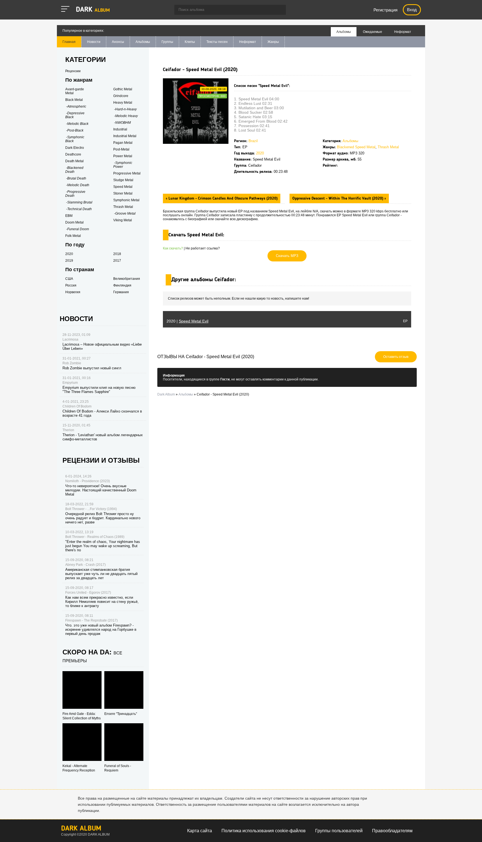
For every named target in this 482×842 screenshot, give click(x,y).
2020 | (187, 321)
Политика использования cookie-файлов (263, 830)
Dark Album (81, 828)
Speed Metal (122, 187)
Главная (69, 42)
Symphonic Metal (126, 200)
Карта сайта (199, 830)
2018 (117, 254)
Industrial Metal (124, 136)
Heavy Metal (122, 103)
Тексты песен (217, 42)
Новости (93, 42)
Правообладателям (392, 830)
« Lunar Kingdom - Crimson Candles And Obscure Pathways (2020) (222, 198)
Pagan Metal (122, 143)
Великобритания (126, 279)
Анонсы (118, 42)
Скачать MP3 (287, 256)
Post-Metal (121, 149)
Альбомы (143, 42)
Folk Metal (73, 236)
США (69, 279)
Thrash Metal (388, 147)
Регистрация (385, 10)
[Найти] (279, 10)
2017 (117, 261)
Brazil (253, 141)
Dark (93, 9)
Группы (167, 42)
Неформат (247, 42)
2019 (69, 261)
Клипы (190, 42)
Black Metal (74, 100)
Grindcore (120, 96)
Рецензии (73, 71)
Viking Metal (122, 220)
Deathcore (73, 154)
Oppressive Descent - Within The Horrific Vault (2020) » (339, 198)
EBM (69, 216)
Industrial (120, 129)
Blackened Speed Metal (356, 147)
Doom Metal (74, 222)
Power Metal (122, 156)
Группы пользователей (339, 830)
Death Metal (74, 161)
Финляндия (122, 285)
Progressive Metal (127, 173)
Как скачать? (173, 248)
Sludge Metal (123, 180)
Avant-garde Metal (74, 91)
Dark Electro (74, 148)
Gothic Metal (122, 89)
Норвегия (72, 292)
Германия (121, 292)
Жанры (273, 42)
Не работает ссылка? (202, 248)
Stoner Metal (122, 193)
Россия (70, 285)
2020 (260, 153)
